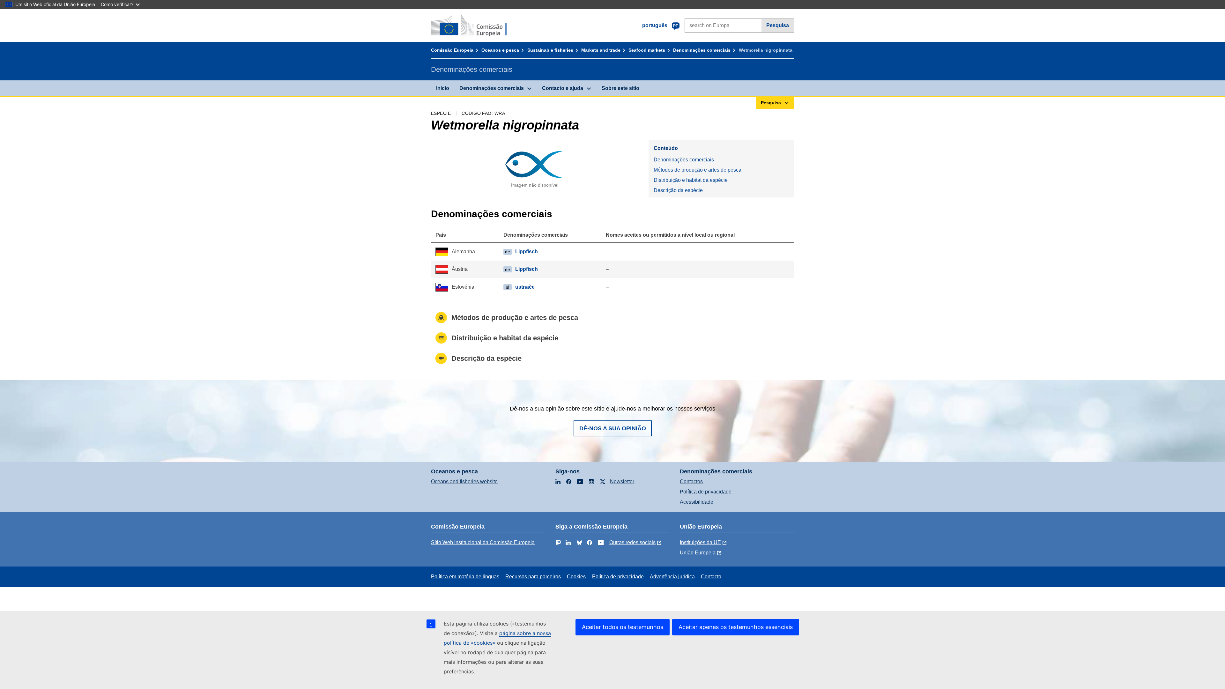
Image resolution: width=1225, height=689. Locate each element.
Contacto (711, 576)
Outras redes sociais (632, 542)
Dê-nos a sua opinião (612, 428)
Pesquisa (777, 25)
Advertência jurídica (672, 576)
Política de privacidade (705, 491)
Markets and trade (600, 50)
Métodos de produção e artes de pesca (697, 170)
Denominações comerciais (702, 50)
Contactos (691, 481)
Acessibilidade (696, 502)
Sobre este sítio (620, 88)
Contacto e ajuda (562, 88)
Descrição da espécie (678, 190)
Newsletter (622, 481)
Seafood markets (646, 50)
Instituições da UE (700, 542)
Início (442, 88)
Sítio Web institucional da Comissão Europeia (483, 542)
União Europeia (698, 552)
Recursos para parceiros (533, 576)
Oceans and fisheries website (464, 481)
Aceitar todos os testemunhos (622, 627)
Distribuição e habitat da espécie (691, 180)
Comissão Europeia (452, 50)
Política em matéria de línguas (465, 576)
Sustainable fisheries (550, 50)
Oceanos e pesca (500, 50)
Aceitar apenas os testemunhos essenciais (736, 627)
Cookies (576, 576)
